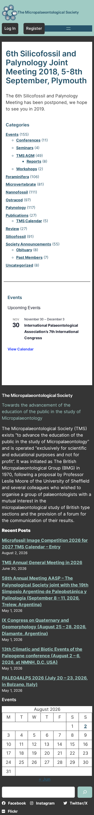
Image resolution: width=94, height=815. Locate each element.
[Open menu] (68, 28)
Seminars (24, 147)
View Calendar (21, 349)
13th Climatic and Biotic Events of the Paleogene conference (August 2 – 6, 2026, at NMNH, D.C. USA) (42, 656)
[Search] (85, 792)
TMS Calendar (29, 221)
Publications (17, 215)
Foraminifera (17, 176)
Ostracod (14, 200)
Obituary (24, 250)
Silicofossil (16, 236)
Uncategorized (19, 265)
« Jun (44, 779)
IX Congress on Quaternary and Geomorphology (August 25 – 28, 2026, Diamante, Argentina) (44, 627)
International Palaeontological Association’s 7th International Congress (51, 331)
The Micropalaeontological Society (48, 12)
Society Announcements (28, 244)
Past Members (29, 257)
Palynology (16, 207)
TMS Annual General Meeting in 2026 (42, 562)
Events (12, 134)
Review (12, 228)
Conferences (28, 140)
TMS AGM (25, 155)
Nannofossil (17, 192)
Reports (34, 161)
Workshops (26, 169)
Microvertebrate (21, 184)
